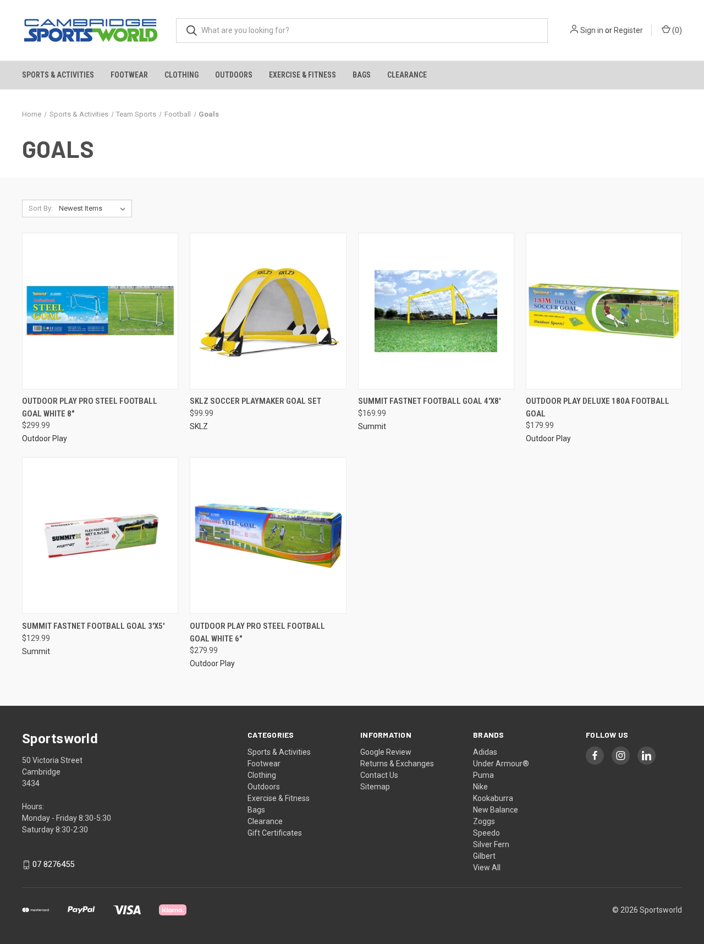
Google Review (385, 752)
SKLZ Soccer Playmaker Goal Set (255, 401)
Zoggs (484, 821)
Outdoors (233, 74)
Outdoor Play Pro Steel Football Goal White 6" (257, 632)
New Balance (495, 809)
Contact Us (379, 775)
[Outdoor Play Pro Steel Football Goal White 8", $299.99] (100, 311)
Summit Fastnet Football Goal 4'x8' (429, 401)
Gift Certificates (275, 832)
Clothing (181, 74)
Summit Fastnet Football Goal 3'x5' (93, 626)
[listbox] (94, 208)
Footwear (129, 74)
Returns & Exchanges (397, 763)
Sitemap (375, 786)
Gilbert (484, 856)
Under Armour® (501, 763)
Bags (362, 74)
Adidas (485, 752)
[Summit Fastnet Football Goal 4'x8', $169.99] (436, 311)
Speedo (486, 832)
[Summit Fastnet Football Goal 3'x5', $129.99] (100, 535)
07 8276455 (53, 865)
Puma (483, 775)
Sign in (591, 30)
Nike (480, 786)
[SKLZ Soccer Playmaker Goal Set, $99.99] (268, 311)
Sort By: (41, 208)
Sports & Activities (58, 74)
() (676, 30)
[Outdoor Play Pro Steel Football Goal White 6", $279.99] (268, 535)
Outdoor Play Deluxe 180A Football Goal (597, 407)
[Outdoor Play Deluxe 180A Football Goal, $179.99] (604, 311)
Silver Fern (491, 844)
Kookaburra (493, 798)
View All (487, 867)
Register (628, 30)
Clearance (407, 74)
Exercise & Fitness (302, 74)
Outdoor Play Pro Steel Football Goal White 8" (89, 407)
